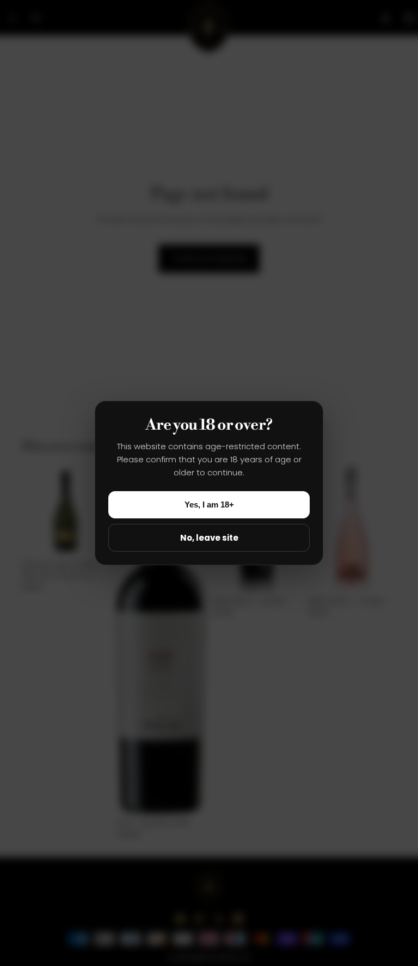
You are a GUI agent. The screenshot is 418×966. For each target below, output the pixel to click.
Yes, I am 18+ (209, 504)
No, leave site (209, 537)
